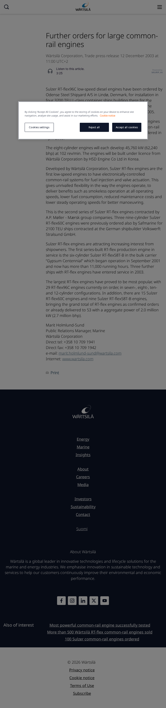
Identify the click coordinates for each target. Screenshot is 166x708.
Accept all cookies (127, 127)
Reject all (94, 127)
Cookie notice (107, 115)
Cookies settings (39, 127)
